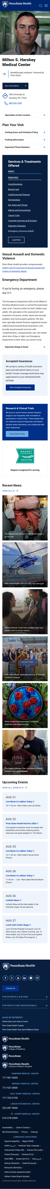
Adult (11, 171)
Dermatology (14, 200)
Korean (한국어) (22, 1159)
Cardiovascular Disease (19, 194)
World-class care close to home (15, 1021)
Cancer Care (14, 215)
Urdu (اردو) (36, 1159)
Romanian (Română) (13, 1168)
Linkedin (24, 978)
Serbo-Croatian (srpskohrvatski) (17, 1172)
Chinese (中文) (28, 1154)
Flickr (30, 978)
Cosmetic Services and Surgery (22, 220)
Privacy (25, 1132)
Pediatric (13, 177)
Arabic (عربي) (10, 1145)
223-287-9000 (10, 1108)
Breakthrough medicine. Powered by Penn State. (27, 74)
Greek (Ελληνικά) (29, 1163)
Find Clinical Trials (17, 434)
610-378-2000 (10, 1118)
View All (7, 491)
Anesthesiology (15, 184)
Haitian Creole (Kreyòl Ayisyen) (17, 1176)
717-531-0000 (10, 1087)
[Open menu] (46, 6)
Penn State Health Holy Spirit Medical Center (20, 1029)
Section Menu (12, 86)
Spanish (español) (11, 1141)
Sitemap (34, 1132)
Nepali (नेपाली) (27, 1141)
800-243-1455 (15, 103)
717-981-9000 (10, 1077)
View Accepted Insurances (20, 387)
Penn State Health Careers (13, 1025)
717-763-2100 (10, 1097)
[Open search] (40, 6)
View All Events (11, 788)
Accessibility (7, 1127)
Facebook (5, 978)
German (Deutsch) (11, 1163)
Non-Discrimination (10, 1132)
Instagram (37, 978)
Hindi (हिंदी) (8, 1159)
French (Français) (11, 1154)
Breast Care (13, 189)
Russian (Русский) (34, 1150)
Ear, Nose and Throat (17, 205)
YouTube (18, 978)
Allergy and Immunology (19, 210)
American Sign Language (28, 1145)
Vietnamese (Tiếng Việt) (14, 1150)
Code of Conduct (23, 1127)
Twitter (11, 978)
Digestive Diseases (17, 226)
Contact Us (10, 988)
